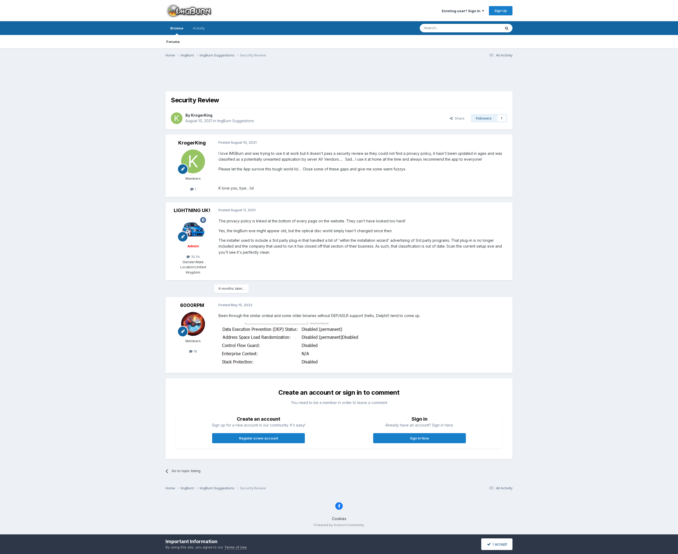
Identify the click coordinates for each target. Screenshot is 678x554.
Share (459, 118)
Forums (173, 41)
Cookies (339, 518)
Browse (176, 28)
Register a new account (258, 438)
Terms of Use (235, 547)
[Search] (506, 28)
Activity (199, 28)
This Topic (485, 28)
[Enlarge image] (290, 344)
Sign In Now (419, 438)
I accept (499, 544)
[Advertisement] (339, 78)
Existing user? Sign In (462, 11)
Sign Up (500, 10)
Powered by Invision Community (339, 525)
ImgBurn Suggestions (235, 120)
